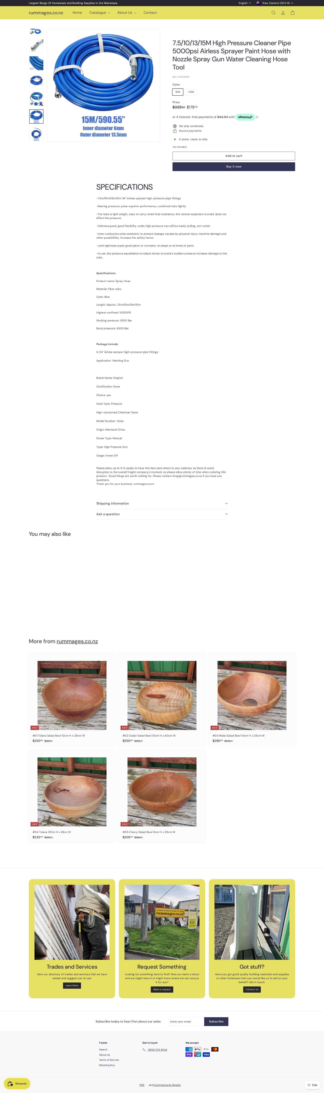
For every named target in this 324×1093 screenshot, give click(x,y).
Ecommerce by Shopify (167, 1085)
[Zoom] (103, 85)
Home (77, 12)
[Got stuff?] (252, 922)
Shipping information (112, 503)
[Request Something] (162, 922)
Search (103, 1049)
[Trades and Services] (72, 922)
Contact (150, 12)
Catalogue (98, 12)
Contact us (252, 989)
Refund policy (107, 1065)
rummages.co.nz (46, 13)
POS (142, 1085)
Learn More (72, 985)
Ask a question (108, 514)
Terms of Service (109, 1059)
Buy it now (234, 166)
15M (177, 92)
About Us (125, 12)
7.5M (191, 92)
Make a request (162, 989)
